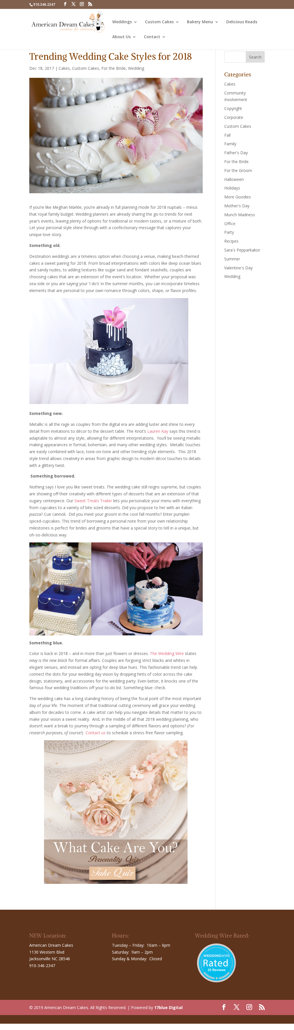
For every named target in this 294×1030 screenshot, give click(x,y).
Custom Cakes (159, 22)
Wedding (136, 68)
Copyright (233, 108)
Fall (227, 135)
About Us (121, 37)
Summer (232, 259)
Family (230, 143)
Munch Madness (239, 214)
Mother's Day (236, 205)
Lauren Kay (157, 431)
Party (229, 232)
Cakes (64, 68)
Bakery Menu (200, 22)
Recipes (231, 241)
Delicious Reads (241, 22)
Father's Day (236, 152)
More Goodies (237, 197)
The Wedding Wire (167, 653)
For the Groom (238, 170)
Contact (152, 37)
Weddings (122, 22)
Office (229, 223)
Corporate (233, 117)
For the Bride (113, 68)
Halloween (234, 179)
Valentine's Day (238, 267)
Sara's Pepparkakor (242, 250)
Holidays (232, 188)
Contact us (96, 732)
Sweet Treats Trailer (93, 500)
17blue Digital (168, 1007)
